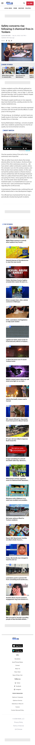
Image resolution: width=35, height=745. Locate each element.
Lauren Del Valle (6, 35)
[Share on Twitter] (9, 40)
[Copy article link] (11, 40)
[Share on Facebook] (6, 40)
